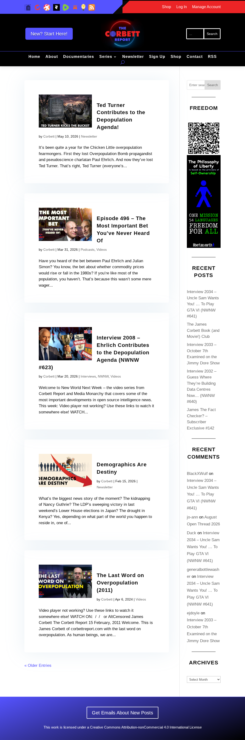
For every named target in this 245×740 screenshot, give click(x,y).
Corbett (49, 136)
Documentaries (78, 57)
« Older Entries (37, 665)
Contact (195, 57)
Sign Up (157, 57)
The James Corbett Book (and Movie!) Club (203, 330)
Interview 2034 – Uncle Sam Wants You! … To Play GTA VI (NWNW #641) (203, 303)
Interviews (88, 376)
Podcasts (88, 249)
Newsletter (133, 57)
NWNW (103, 376)
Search (212, 85)
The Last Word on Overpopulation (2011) (120, 582)
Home (34, 57)
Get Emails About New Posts (122, 712)
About (51, 57)
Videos (101, 249)
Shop (166, 7)
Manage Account (206, 7)
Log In (181, 7)
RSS (212, 57)
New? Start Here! (49, 33)
